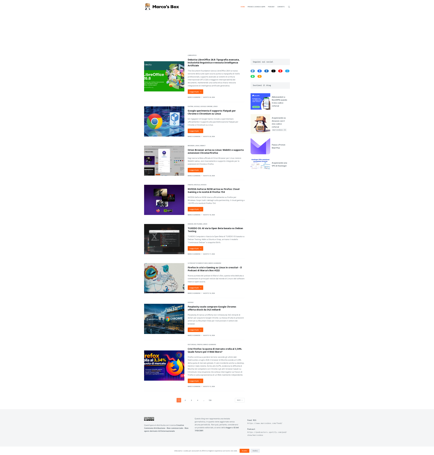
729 (210, 400)
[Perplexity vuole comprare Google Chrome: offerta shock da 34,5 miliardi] (164, 319)
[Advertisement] (217, 30)
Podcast (271, 7)
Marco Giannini (214, 263)
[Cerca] (289, 7)
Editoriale (192, 344)
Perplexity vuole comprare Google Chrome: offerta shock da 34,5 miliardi (212, 308)
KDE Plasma (198, 224)
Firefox (190, 185)
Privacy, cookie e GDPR (256, 7)
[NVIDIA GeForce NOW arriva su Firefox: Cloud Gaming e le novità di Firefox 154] (164, 200)
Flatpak (190, 106)
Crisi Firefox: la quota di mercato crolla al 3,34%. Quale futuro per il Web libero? (215, 350)
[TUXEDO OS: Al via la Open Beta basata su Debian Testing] (164, 239)
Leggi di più (196, 92)
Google (197, 106)
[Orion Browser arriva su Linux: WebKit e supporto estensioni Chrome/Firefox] (164, 161)
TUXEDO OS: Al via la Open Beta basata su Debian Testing (215, 230)
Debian (190, 224)
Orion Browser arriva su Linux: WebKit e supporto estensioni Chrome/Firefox (216, 151)
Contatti (281, 7)
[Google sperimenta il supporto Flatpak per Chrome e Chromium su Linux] (164, 121)
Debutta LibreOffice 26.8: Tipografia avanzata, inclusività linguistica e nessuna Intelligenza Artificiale (214, 62)
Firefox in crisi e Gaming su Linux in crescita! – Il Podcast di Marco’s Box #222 (215, 269)
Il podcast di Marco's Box (198, 263)
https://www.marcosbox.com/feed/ (264, 423)
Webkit (203, 146)
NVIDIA (203, 185)
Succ (239, 400)
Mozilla (197, 185)
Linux (215, 106)
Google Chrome (206, 106)
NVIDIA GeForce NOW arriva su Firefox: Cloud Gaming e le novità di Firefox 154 (213, 190)
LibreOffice (192, 55)
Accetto (244, 451)
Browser (191, 146)
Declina (255, 451)
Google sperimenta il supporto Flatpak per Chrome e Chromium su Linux (212, 112)
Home (243, 7)
